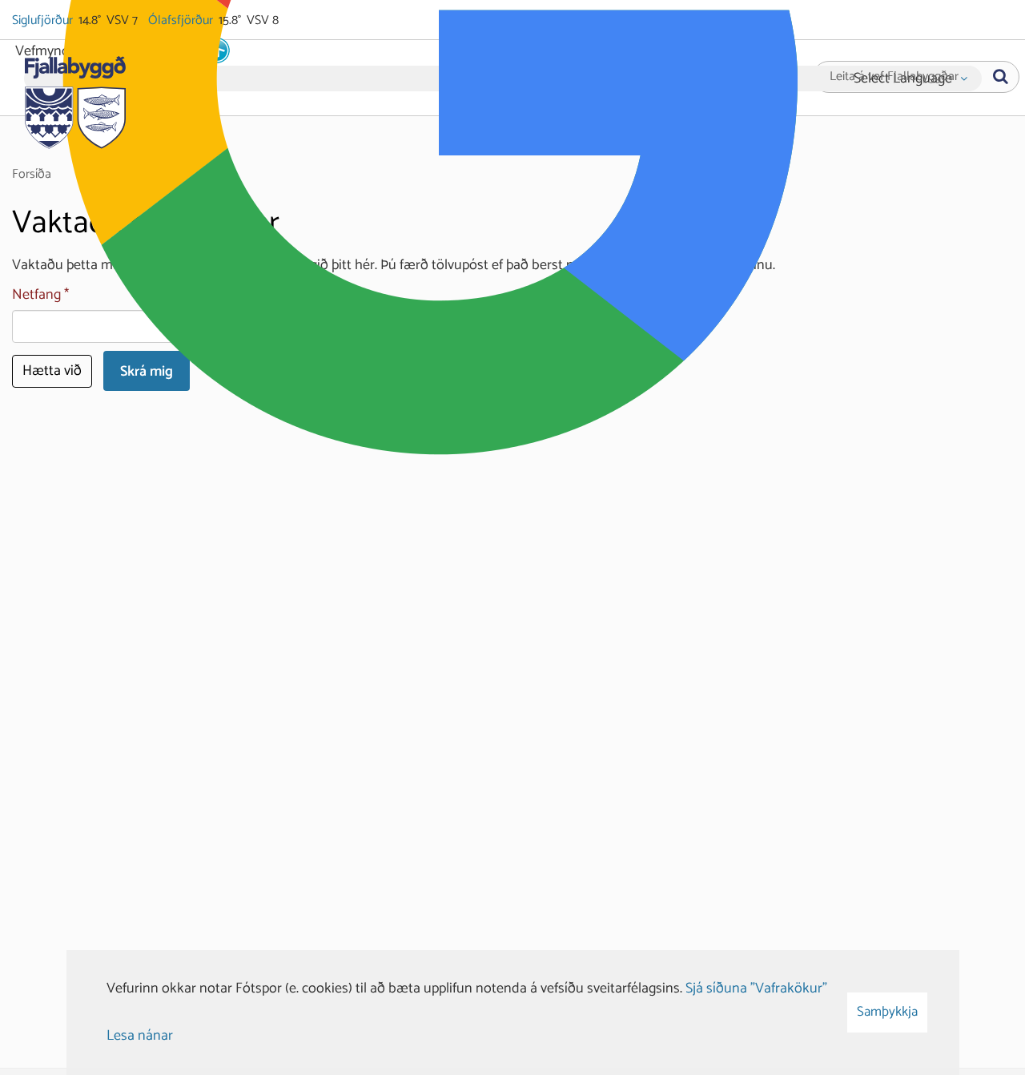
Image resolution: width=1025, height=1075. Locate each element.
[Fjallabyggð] (75, 97)
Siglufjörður (43, 20)
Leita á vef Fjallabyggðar (894, 77)
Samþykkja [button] (887, 1012)
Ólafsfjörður (181, 20)
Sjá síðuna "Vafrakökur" (756, 988)
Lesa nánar (140, 1036)
